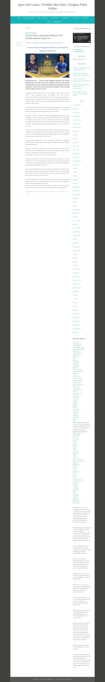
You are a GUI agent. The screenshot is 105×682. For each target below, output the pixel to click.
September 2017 (77, 250)
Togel (48, 21)
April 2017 (75, 261)
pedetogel (75, 484)
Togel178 (75, 448)
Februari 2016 (76, 313)
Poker (74, 358)
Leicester (56, 191)
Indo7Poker (75, 654)
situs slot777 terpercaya (78, 424)
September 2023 (77, 127)
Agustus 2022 (76, 164)
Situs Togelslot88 (77, 344)
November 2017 (76, 246)
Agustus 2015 (76, 332)
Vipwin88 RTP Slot (77, 353)
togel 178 (75, 402)
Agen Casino (65, 18)
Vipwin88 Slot (76, 351)
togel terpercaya (77, 501)
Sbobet (74, 475)
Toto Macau (75, 395)
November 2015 (76, 321)
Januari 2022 (76, 183)
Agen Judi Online (43, 18)
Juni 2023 (75, 135)
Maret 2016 (75, 310)
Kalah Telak (51, 191)
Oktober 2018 (76, 235)
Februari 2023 (76, 146)
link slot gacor (76, 387)
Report (27, 193)
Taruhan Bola (55, 18)
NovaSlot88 (75, 398)
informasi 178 (76, 417)
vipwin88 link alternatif (78, 481)
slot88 (74, 455)
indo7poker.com (79, 49)
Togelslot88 (75, 342)
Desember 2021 (76, 187)
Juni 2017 (75, 254)
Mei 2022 (75, 176)
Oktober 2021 (76, 191)
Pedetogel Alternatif (77, 393)
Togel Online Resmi (77, 389)
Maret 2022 (75, 179)
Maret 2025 (75, 109)
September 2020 (77, 209)
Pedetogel (75, 411)
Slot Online (75, 18)
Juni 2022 (75, 172)
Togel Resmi (76, 364)
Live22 (74, 529)
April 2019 (75, 224)
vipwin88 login (76, 503)
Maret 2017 (75, 265)
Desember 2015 (76, 317)
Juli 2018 (75, 239)
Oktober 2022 (76, 157)
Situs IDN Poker (85, 647)
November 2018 (76, 231)
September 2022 (77, 161)
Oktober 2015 (76, 325)
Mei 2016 (75, 302)
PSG (66, 191)
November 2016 (76, 280)
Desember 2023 (76, 116)
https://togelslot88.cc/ (78, 384)
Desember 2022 (76, 153)
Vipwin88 (75, 367)
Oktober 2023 (76, 123)
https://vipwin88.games (78, 380)
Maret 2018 (75, 243)
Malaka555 (75, 462)
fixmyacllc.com (76, 386)
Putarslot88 (75, 439)
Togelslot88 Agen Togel (78, 347)
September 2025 (77, 105)
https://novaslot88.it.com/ (79, 461)
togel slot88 (75, 490)
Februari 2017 (76, 269)
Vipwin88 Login (76, 355)
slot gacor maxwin (77, 479)
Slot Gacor (75, 360)
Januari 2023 (76, 150)
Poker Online (57, 21)
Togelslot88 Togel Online (79, 349)
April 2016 (75, 306)
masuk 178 (75, 413)
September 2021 (77, 194)
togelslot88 (75, 373)
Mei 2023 (75, 138)
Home (18, 18)
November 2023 (76, 120)
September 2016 (77, 287)
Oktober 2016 (76, 284)
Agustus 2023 (76, 131)
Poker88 (75, 408)
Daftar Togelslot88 (77, 345)
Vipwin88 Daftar (76, 409)
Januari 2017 (76, 272)
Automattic (67, 679)
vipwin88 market (76, 376)
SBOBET (75, 492)
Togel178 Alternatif (77, 459)
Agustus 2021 (76, 198)
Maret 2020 (75, 217)
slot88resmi (75, 482)
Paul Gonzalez (20, 45)
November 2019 (76, 220)
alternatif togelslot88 (78, 371)
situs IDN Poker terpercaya (83, 573)
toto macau (75, 437)
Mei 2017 (75, 258)
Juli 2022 (75, 168)
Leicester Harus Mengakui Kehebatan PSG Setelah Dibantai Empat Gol (44, 43)
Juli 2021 (75, 202)
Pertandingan (62, 191)
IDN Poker (75, 356)
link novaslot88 (76, 435)
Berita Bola (85, 18)
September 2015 (77, 328)
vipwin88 (75, 375)
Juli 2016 (75, 295)
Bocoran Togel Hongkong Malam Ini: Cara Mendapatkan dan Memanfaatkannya (81, 86)
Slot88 (74, 420)
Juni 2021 (75, 205)
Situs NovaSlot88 (77, 397)
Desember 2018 (76, 228)
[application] (82, 38)
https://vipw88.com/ (77, 378)
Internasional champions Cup (41, 191)
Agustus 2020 (76, 213)
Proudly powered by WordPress (43, 679)
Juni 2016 (75, 299)
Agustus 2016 (76, 291)
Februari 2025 (76, 112)
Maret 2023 (75, 142)
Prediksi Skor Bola (29, 18)
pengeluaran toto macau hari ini (80, 630)
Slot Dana (75, 457)
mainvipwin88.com (77, 369)
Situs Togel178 (76, 366)
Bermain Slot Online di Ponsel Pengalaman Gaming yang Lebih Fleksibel (80, 93)
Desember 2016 (76, 276)
